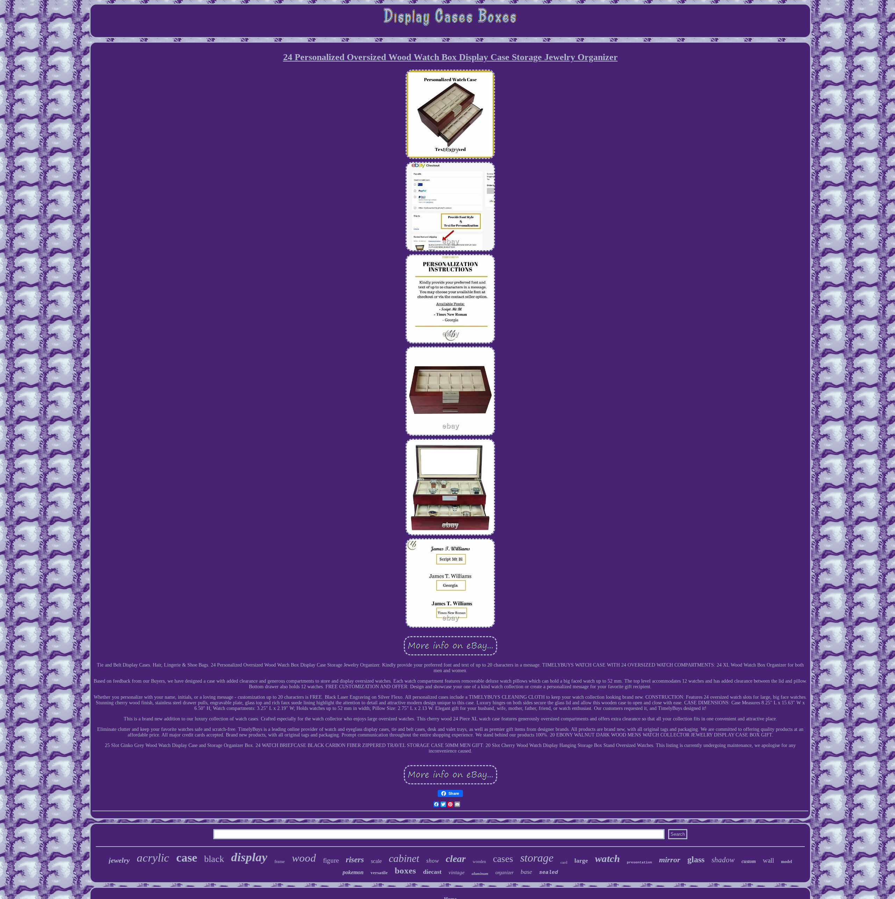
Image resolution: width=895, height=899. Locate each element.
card (563, 862)
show (432, 860)
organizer (504, 872)
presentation (639, 862)
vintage (457, 872)
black (214, 859)
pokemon (353, 872)
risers (355, 859)
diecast (432, 871)
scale (376, 861)
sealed (548, 873)
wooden (479, 861)
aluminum (480, 873)
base (526, 871)
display (249, 857)
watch (607, 858)
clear (456, 858)
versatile (379, 872)
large (581, 860)
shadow (723, 860)
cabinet (404, 858)
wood (304, 858)
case (186, 857)
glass (695, 859)
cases (503, 859)
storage (536, 857)
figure (331, 860)
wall (768, 860)
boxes (405, 870)
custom (749, 861)
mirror (669, 859)
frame (279, 861)
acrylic (153, 857)
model (786, 861)
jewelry (119, 860)
